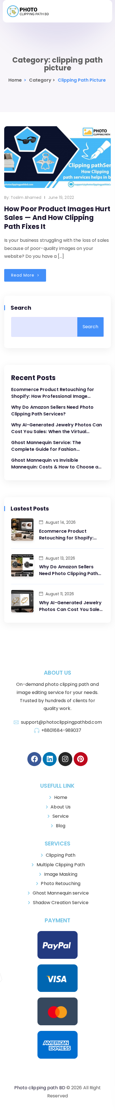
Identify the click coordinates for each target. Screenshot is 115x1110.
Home (15, 80)
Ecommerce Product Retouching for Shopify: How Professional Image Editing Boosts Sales (52, 393)
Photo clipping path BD (39, 1087)
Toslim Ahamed (26, 197)
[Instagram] (65, 759)
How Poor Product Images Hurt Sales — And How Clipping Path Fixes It (57, 217)
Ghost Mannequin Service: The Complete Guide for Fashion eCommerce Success (46, 446)
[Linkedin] (50, 759)
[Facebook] (34, 759)
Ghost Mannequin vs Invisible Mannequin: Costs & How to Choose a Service (54, 463)
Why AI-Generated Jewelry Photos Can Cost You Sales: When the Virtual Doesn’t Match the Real (56, 428)
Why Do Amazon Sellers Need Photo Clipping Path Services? (52, 410)
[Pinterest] (81, 759)
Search (21, 307)
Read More (23, 275)
